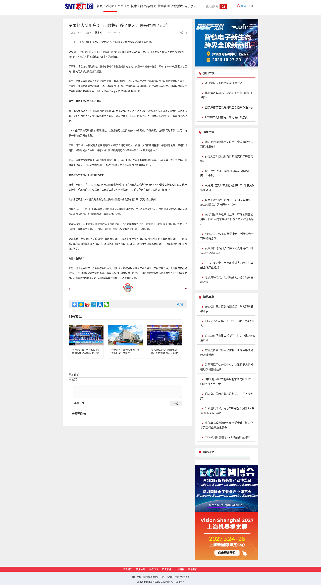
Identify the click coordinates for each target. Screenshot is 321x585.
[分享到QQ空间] (81, 304)
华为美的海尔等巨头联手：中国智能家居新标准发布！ (86, 351)
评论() (73, 379)
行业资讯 (110, 6)
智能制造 (150, 6)
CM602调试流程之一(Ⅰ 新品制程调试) (227, 437)
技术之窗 (137, 6)
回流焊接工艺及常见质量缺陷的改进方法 (229, 107)
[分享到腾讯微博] (93, 304)
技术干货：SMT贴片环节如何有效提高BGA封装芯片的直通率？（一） (225, 202)
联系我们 (192, 569)
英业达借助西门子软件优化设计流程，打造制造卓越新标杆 (226, 250)
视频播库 (177, 6)
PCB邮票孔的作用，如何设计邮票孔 (226, 117)
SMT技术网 (96, 32)
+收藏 (180, 304)
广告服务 (166, 569)
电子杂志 (190, 6)
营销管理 (164, 6)
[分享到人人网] (100, 304)
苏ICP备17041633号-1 (172, 581)
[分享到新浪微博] (87, 304)
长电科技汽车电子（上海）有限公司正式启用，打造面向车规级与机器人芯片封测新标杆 (227, 219)
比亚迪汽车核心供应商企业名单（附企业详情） (226, 95)
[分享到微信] (106, 304)
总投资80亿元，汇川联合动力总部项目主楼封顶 (226, 279)
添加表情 (79, 403)
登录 (243, 6)
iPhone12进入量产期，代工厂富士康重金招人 (227, 323)
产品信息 (124, 6)
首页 (100, 6)
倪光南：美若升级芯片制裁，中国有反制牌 (226, 396)
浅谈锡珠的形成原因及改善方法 (223, 83)
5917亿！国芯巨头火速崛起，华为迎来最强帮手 (226, 309)
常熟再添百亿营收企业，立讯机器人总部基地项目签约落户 (226, 367)
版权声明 (153, 569)
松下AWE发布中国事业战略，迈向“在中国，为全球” (164, 351)
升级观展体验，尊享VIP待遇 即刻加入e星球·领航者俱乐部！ (227, 410)
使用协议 (140, 569)
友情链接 (179, 569)
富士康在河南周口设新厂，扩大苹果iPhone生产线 (227, 338)
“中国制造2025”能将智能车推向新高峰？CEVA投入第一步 (226, 381)
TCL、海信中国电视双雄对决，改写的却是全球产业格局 (226, 265)
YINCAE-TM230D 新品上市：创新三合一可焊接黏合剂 (227, 236)
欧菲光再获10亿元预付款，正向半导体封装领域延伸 (226, 352)
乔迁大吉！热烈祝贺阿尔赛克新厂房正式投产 (125, 351)
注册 (250, 6)
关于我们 (127, 569)
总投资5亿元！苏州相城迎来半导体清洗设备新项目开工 (227, 188)
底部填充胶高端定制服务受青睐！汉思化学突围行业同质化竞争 (226, 425)
